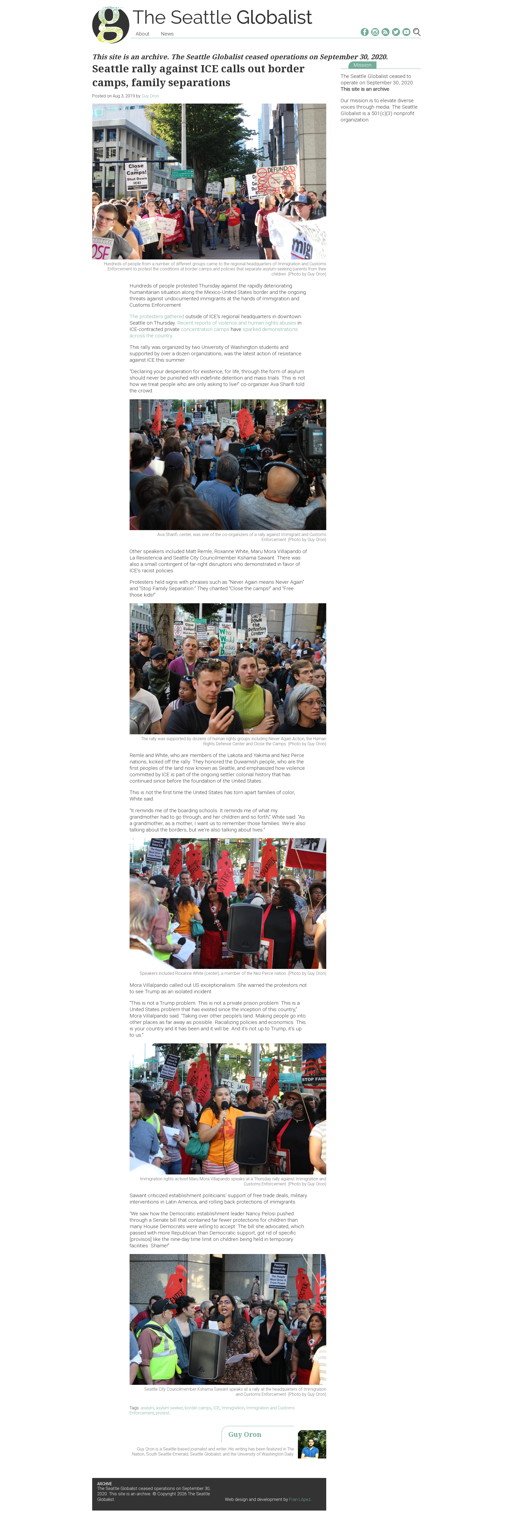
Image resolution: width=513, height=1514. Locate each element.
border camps (198, 1407)
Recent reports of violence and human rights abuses (236, 323)
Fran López (299, 1499)
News (167, 34)
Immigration (232, 1407)
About (142, 34)
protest (162, 1413)
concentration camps (205, 329)
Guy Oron (150, 95)
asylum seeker (169, 1407)
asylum (147, 1407)
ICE (216, 1407)
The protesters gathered (157, 316)
